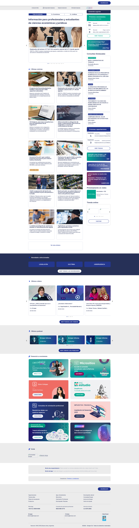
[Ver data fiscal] (106, 518)
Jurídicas (73, 14)
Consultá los (69, 478)
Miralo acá (37, 373)
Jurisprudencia (99, 264)
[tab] (94, 216)
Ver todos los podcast (69, 350)
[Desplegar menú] (29, 3)
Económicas (55, 14)
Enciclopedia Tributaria (61, 501)
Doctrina (71, 264)
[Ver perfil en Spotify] (48, 518)
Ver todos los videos (69, 322)
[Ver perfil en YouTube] (39, 518)
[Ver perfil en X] (32, 518)
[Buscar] (47, 2)
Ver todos (98, 36)
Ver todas (99, 148)
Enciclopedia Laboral (88, 495)
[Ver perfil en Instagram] (42, 518)
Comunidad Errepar (88, 497)
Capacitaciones (32, 495)
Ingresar (104, 3)
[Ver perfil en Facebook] (29, 518)
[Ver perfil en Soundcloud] (45, 518)
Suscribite (79, 374)
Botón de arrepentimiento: (52, 468)
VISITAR (98, 221)
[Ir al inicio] (34, 489)
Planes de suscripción (33, 499)
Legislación (43, 264)
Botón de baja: (49, 471)
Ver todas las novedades (69, 271)
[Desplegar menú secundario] (91, 3)
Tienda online (31, 497)
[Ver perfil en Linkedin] (35, 518)
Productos (31, 501)
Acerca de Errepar (88, 499)
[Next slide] (109, 212)
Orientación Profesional (62, 499)
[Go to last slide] (88, 212)
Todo (38, 14)
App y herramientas (61, 495)
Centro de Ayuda (87, 501)
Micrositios (59, 497)
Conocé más (38, 394)
